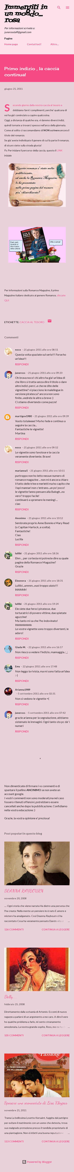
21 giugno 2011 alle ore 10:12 (46, 518)
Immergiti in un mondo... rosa (25, 14)
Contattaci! (34, 44)
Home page (11, 44)
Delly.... (10, 996)
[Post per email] (49, 322)
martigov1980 (23, 416)
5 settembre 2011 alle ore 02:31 (36, 693)
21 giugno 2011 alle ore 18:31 (46, 580)
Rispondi (22, 364)
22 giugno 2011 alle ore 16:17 (45, 647)
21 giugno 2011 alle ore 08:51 (41, 349)
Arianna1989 (22, 689)
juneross (20, 372)
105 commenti (14, 1035)
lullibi (18, 553)
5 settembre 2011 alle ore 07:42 (47, 712)
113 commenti (14, 1141)
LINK (60, 150)
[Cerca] (59, 6)
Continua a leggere (56, 929)
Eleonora (20, 580)
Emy (17, 666)
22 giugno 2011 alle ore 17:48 (40, 666)
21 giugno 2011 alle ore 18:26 (41, 553)
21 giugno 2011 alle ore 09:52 (41, 447)
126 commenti (14, 929)
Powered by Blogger (39, 1162)
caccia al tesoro (32, 322)
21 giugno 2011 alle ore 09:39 (51, 416)
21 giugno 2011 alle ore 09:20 (45, 372)
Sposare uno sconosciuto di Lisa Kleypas (35, 1102)
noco (18, 349)
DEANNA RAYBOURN (23, 891)
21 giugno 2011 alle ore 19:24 (41, 603)
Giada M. (20, 647)
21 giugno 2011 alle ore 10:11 (47, 470)
